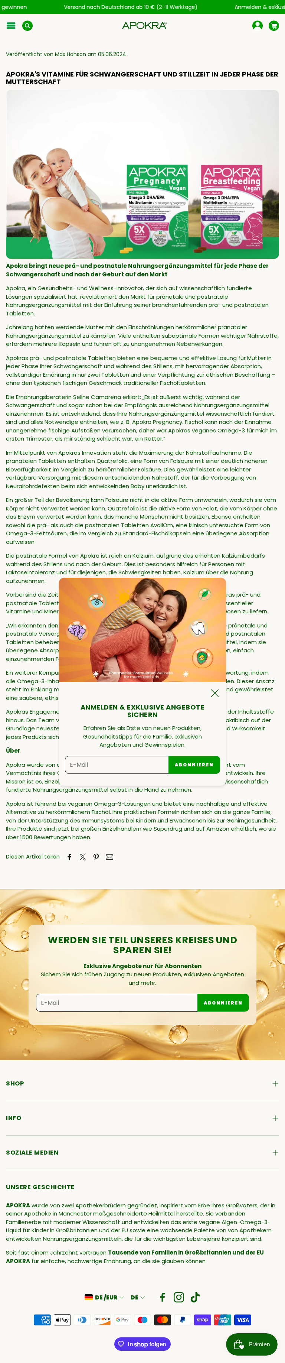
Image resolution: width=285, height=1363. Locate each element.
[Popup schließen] (215, 694)
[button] (11, 25)
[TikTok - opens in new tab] (195, 1297)
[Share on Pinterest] (96, 857)
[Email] (109, 857)
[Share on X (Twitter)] (82, 857)
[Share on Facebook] (69, 857)
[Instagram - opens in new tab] (179, 1297)
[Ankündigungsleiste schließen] (277, 5)
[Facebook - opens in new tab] (162, 1297)
